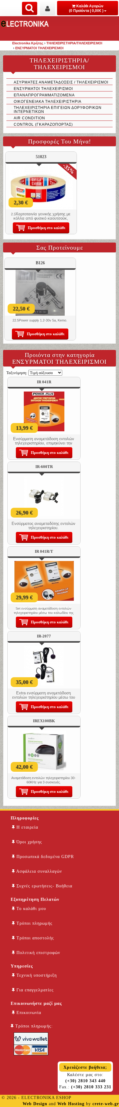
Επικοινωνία (28, 1012)
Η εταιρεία (26, 827)
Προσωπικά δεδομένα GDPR (44, 856)
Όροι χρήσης (28, 842)
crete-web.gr (105, 1103)
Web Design (35, 1103)
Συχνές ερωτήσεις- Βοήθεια (43, 886)
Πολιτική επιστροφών (37, 952)
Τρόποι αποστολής (34, 938)
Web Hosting (71, 1103)
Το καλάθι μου (30, 908)
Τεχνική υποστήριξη (36, 975)
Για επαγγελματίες (34, 990)
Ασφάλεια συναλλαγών (38, 871)
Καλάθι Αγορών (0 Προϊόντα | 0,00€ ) (86, 8)
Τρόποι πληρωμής (33, 923)
